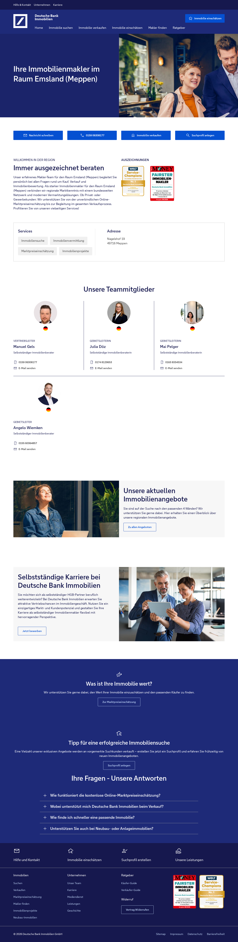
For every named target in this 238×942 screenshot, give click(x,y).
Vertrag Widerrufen (137, 909)
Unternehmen (42, 4)
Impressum (176, 934)
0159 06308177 (28, 362)
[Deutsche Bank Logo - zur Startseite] (20, 24)
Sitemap (161, 934)
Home (39, 28)
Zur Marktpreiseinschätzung (119, 702)
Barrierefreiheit (216, 934)
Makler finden (157, 28)
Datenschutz (195, 934)
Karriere (57, 4)
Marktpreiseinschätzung (37, 251)
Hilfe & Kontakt (22, 4)
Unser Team (74, 883)
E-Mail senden (27, 368)
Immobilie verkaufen (92, 28)
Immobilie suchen (61, 28)
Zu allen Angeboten (140, 527)
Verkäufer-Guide (130, 890)
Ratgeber (179, 28)
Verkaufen (19, 890)
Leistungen (73, 903)
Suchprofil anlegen (119, 765)
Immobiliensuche (32, 241)
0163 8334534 (173, 362)
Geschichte (74, 910)
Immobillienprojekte (25, 910)
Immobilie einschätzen (127, 28)
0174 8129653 (103, 362)
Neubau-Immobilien (25, 917)
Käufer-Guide (129, 883)
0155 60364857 (28, 443)
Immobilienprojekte (75, 251)
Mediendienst (75, 897)
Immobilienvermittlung (68, 241)
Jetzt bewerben (32, 631)
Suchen (17, 883)
